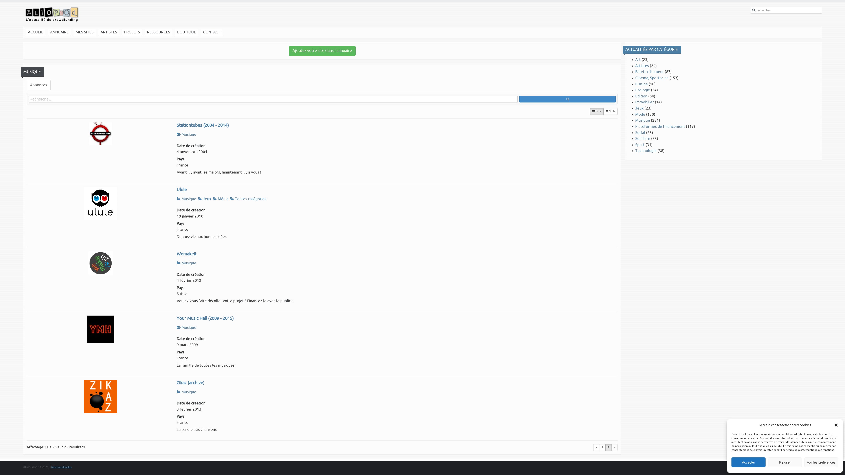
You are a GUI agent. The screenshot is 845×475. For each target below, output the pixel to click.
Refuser (785, 462)
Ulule (182, 190)
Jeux (206, 199)
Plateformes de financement (660, 126)
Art (638, 60)
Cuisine (641, 84)
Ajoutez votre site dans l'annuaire (322, 51)
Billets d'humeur (649, 72)
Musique (188, 134)
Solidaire (642, 139)
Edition (641, 96)
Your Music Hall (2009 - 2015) (205, 318)
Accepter (748, 462)
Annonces (38, 85)
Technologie (646, 151)
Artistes (642, 66)
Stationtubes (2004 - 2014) (203, 125)
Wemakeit (187, 254)
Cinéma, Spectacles (652, 78)
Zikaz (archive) (190, 383)
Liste (598, 111)
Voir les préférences (821, 462)
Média (222, 199)
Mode (640, 114)
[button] (836, 425)
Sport (640, 145)
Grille (611, 111)
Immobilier (644, 102)
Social (640, 133)
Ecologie (642, 90)
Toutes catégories (250, 199)
